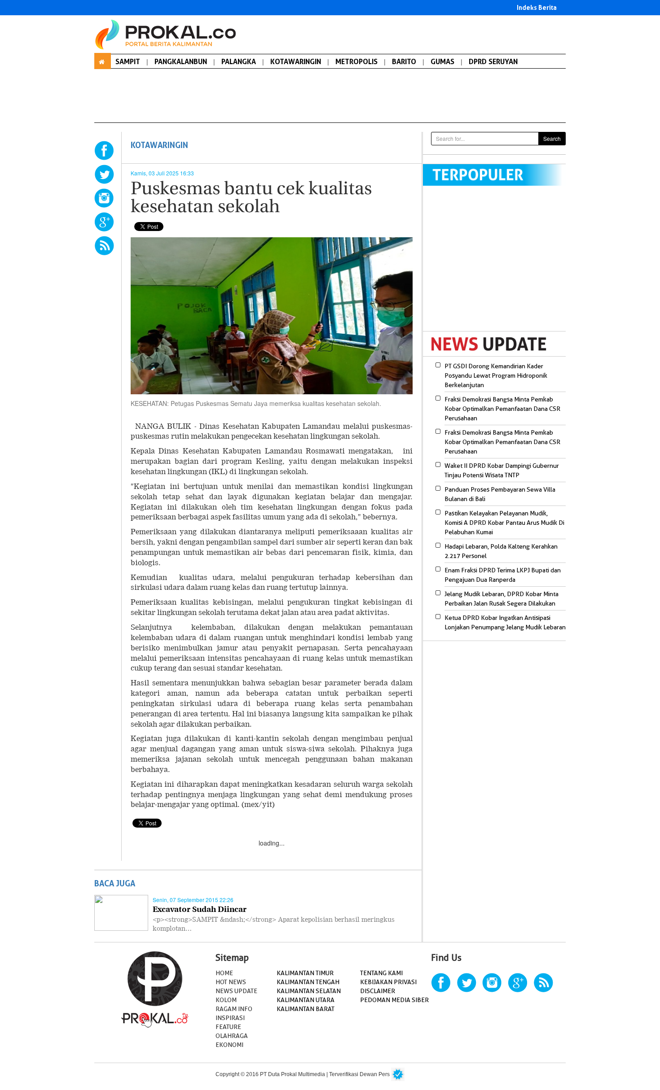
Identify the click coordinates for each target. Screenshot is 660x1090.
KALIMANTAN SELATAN (309, 990)
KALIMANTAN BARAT (305, 1008)
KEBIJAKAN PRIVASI (388, 981)
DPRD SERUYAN (493, 61)
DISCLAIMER (377, 990)
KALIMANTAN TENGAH (308, 981)
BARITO (404, 61)
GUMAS (442, 61)
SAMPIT (127, 61)
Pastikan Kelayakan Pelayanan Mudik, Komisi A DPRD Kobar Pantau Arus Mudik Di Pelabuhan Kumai (504, 523)
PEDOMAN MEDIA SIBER (394, 999)
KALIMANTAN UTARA (305, 999)
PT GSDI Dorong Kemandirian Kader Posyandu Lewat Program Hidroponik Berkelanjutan (495, 375)
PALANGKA (238, 61)
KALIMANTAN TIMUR (305, 973)
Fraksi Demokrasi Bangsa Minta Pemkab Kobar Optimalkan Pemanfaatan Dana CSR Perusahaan (502, 409)
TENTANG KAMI (381, 973)
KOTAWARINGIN (295, 61)
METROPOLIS (356, 61)
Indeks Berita (537, 7)
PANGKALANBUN (180, 61)
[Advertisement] (498, 264)
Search (552, 138)
